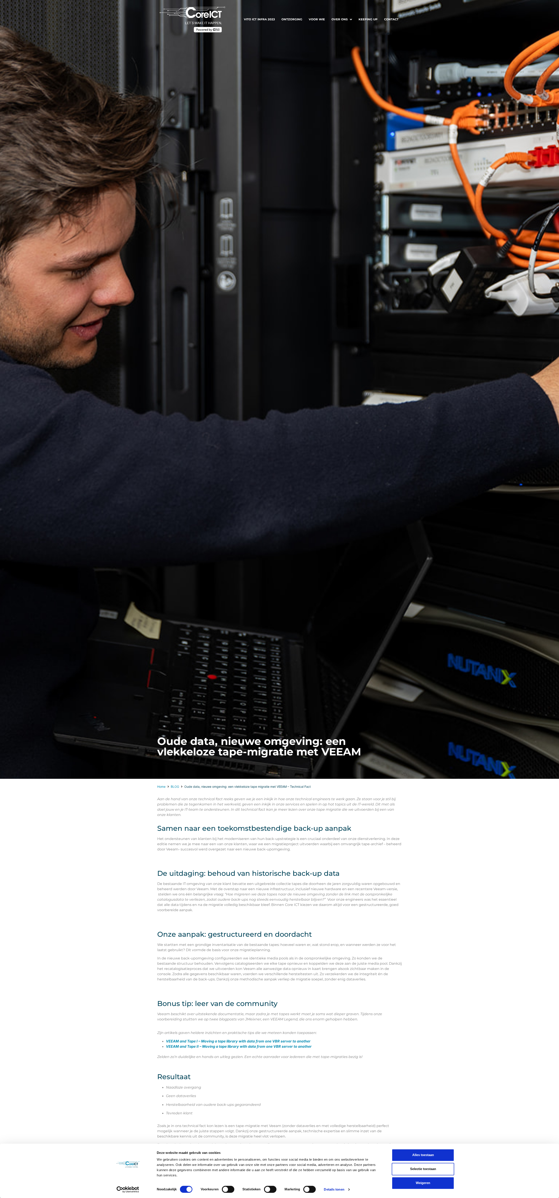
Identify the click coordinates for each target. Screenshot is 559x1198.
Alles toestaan (423, 1155)
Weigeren (423, 1183)
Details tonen (334, 1189)
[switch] (228, 1189)
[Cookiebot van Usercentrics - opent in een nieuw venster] (128, 1189)
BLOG (175, 786)
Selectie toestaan (423, 1169)
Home (161, 786)
